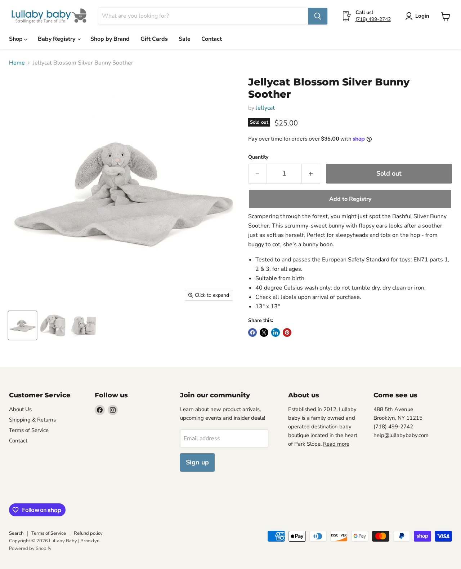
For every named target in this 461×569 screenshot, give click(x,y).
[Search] (317, 16)
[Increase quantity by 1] (311, 174)
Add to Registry (350, 199)
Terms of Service (29, 430)
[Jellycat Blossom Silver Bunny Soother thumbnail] (22, 325)
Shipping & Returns (32, 419)
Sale (185, 39)
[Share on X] (264, 332)
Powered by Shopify (30, 548)
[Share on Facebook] (252, 332)
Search (16, 533)
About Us (20, 409)
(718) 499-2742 (373, 19)
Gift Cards (154, 39)
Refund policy (88, 533)
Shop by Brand (110, 39)
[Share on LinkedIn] (275, 332)
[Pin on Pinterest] (287, 332)
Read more (336, 443)
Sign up (197, 462)
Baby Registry (57, 39)
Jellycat (265, 108)
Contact (211, 39)
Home (17, 62)
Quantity (258, 157)
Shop (16, 39)
